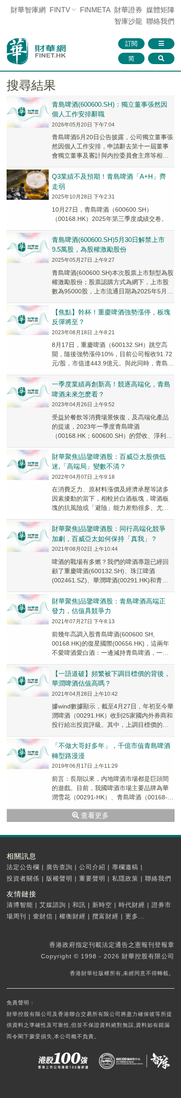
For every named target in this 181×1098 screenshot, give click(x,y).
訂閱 (131, 43)
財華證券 (128, 10)
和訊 (79, 904)
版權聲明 (59, 878)
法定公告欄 (23, 866)
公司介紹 (92, 866)
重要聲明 (92, 878)
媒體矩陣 (160, 10)
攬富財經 (105, 916)
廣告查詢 (59, 866)
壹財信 (43, 916)
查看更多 (94, 815)
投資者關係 (23, 878)
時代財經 (132, 904)
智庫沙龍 (128, 21)
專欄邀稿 (125, 866)
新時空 (102, 904)
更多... (135, 916)
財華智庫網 (28, 10)
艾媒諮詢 (53, 904)
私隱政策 (125, 878)
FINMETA (95, 10)
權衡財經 (72, 916)
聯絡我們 (160, 21)
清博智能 (20, 904)
